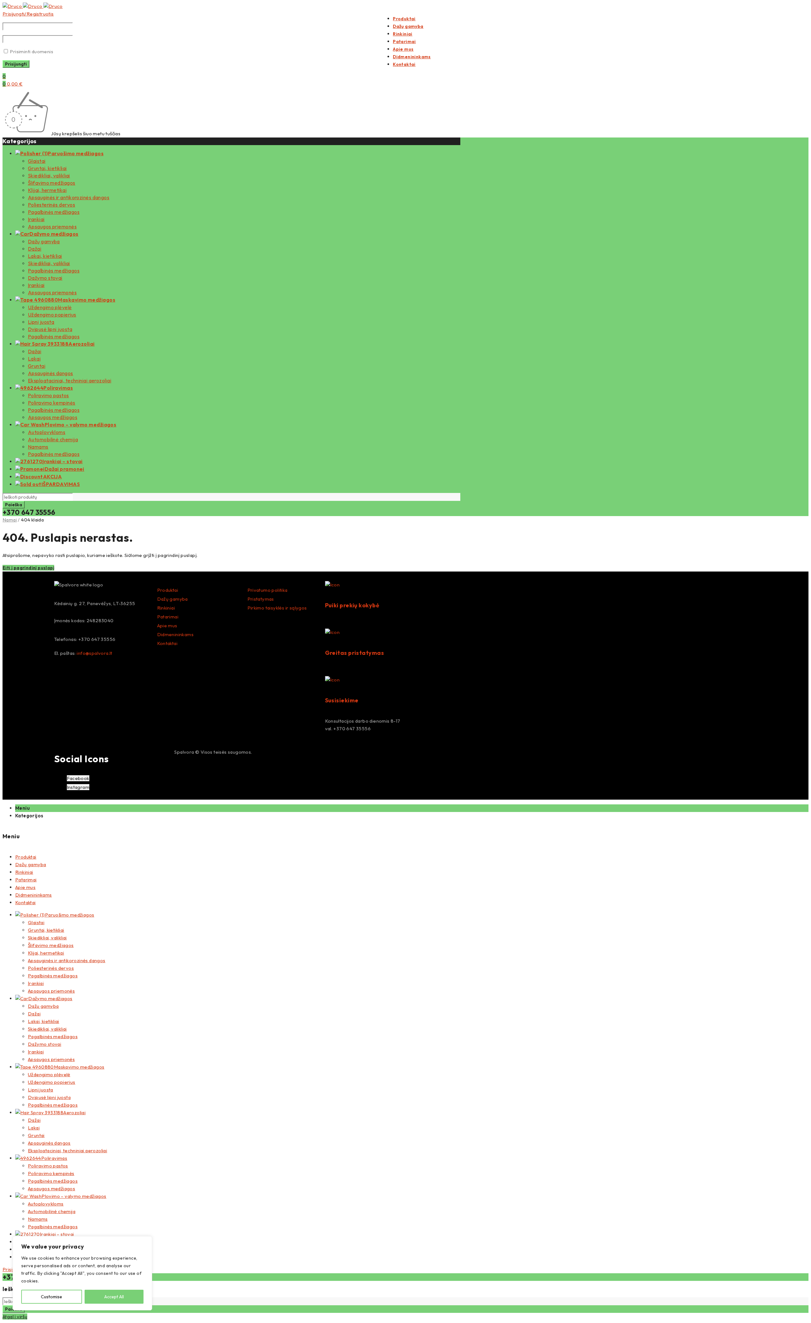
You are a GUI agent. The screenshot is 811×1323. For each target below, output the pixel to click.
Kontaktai (167, 643)
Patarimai (168, 617)
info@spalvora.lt (94, 653)
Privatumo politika (267, 590)
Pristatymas (260, 599)
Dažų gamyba (172, 599)
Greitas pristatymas (354, 652)
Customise (51, 1297)
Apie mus (167, 626)
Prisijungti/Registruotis (28, 14)
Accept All (114, 1297)
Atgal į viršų (15, 1316)
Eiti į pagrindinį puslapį (28, 568)
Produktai (167, 590)
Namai (10, 520)
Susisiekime (342, 700)
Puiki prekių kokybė (352, 605)
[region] (82, 1273)
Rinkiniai (166, 608)
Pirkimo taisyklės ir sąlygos (277, 608)
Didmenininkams (175, 634)
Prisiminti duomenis (31, 51)
